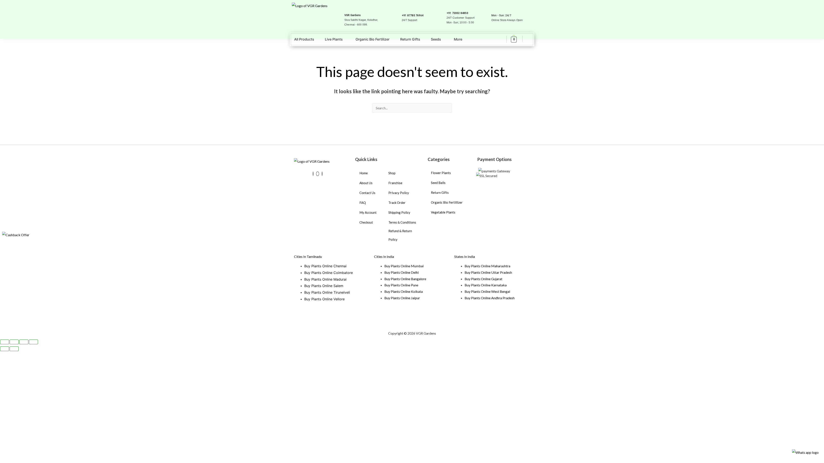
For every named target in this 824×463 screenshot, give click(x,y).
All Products (304, 39)
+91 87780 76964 (412, 15)
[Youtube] (317, 173)
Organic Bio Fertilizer (372, 39)
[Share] (23, 342)
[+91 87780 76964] (403, 9)
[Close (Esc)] (33, 342)
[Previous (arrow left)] (4, 348)
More (458, 39)
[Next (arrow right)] (14, 348)
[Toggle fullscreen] (14, 342)
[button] (335, 39)
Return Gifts (410, 39)
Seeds (436, 39)
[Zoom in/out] (4, 342)
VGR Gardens (352, 15)
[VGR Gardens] (346, 9)
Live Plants (334, 39)
